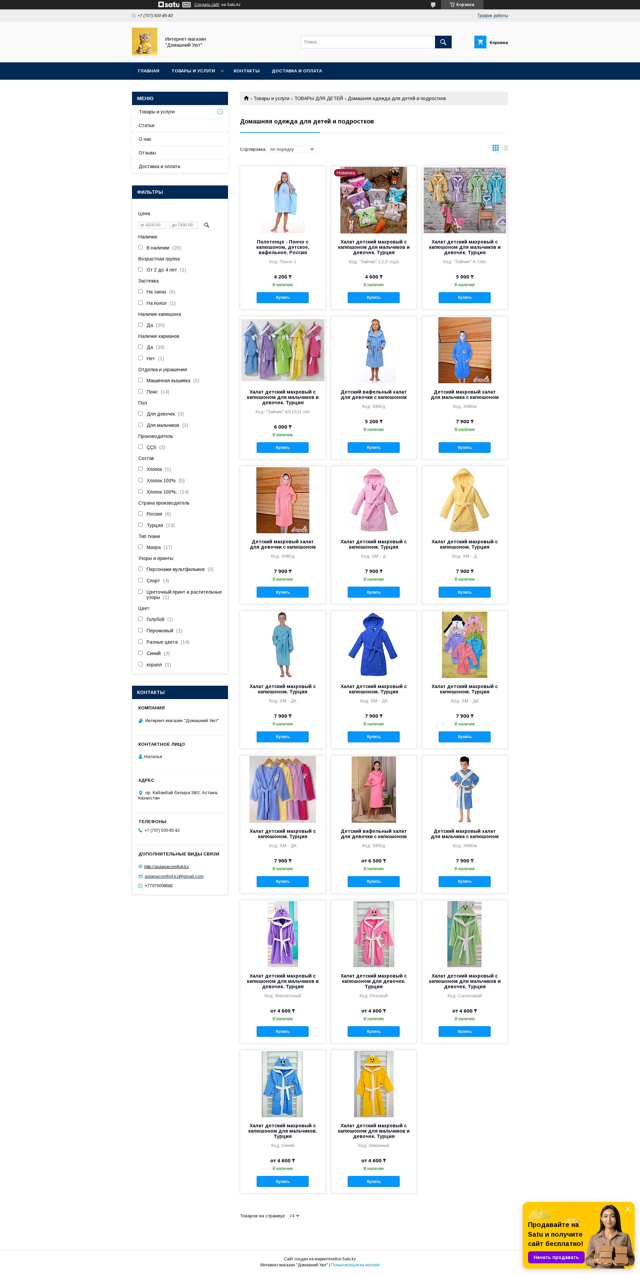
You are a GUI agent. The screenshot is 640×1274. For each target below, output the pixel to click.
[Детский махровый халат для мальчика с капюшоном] (464, 349)
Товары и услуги (193, 70)
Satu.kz (349, 1259)
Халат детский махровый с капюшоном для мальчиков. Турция (282, 1131)
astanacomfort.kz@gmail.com (174, 876)
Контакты (247, 70)
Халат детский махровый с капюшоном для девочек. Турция (374, 981)
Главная (148, 70)
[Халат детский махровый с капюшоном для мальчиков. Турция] (282, 1083)
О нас (145, 139)
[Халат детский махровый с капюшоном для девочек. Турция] (373, 933)
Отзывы (147, 152)
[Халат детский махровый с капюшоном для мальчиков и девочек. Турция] (464, 199)
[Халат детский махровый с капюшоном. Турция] (373, 499)
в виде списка (505, 149)
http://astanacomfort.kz (166, 866)
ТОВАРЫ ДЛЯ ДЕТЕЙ (318, 98)
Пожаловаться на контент (355, 1265)
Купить (283, 297)
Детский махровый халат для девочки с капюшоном (283, 544)
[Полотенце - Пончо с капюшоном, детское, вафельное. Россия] (282, 199)
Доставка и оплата (297, 70)
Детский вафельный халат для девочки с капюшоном (374, 394)
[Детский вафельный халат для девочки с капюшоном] (373, 349)
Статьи (146, 125)
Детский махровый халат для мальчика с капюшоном (465, 394)
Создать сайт (207, 4)
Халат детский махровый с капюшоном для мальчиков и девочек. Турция (374, 247)
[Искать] (443, 42)
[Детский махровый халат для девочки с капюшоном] (282, 499)
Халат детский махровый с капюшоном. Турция (374, 544)
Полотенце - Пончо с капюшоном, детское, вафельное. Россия (282, 247)
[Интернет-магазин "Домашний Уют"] (144, 53)
